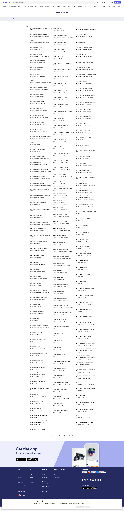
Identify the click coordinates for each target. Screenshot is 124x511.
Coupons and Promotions (20, 488)
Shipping (31, 477)
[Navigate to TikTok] (90, 480)
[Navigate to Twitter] (85, 480)
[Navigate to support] (83, 472)
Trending (19, 472)
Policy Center (57, 477)
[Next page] (72, 435)
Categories (20, 477)
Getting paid (32, 479)
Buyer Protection (45, 486)
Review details (80, 506)
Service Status (45, 477)
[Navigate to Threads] (98, 480)
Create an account (21, 491)
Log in (103, 2)
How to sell (32, 472)
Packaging (32, 474)
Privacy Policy (86, 503)
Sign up (99, 2)
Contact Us (44, 472)
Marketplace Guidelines (44, 480)
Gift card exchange (21, 485)
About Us (56, 472)
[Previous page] (51, 435)
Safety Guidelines (45, 483)
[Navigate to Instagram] (87, 480)
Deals (19, 479)
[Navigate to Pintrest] (95, 480)
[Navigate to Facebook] (82, 480)
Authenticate (32, 482)
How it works (20, 482)
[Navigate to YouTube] (93, 480)
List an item (117, 2)
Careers (55, 474)
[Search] (94, 2)
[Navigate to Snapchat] (100, 480)
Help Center (44, 474)
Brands (19, 474)
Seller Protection (45, 489)
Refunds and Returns (44, 492)
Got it (87, 506)
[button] (109, 2)
